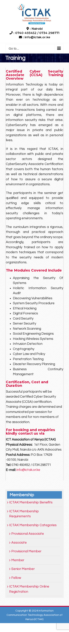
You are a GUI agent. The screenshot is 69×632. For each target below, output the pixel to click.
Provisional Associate (27, 533)
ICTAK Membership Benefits (31, 502)
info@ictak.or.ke (28, 470)
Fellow (16, 578)
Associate (19, 542)
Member (17, 560)
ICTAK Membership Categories (33, 525)
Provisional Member (26, 551)
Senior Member (23, 569)
